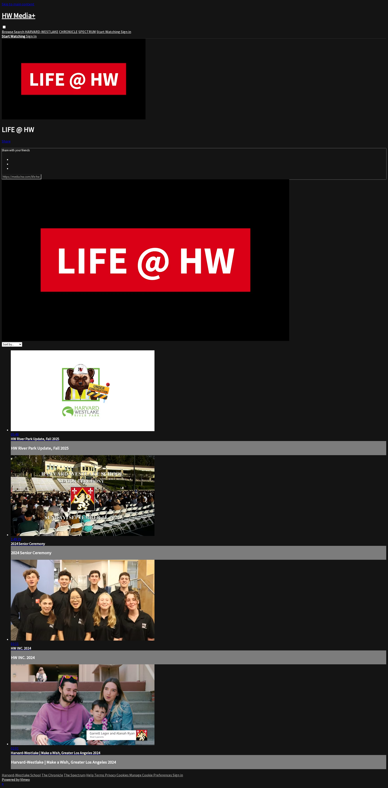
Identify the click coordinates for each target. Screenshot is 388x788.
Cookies (123, 775)
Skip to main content (18, 4)
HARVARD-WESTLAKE (41, 31)
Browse (8, 31)
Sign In (31, 36)
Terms (99, 775)
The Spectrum (75, 775)
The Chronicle (52, 775)
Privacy (111, 775)
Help (90, 775)
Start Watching (109, 31)
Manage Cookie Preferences (151, 775)
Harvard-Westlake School (21, 775)
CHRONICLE (68, 31)
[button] (4, 27)
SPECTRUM (87, 31)
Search (19, 31)
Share (6, 141)
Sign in (126, 31)
